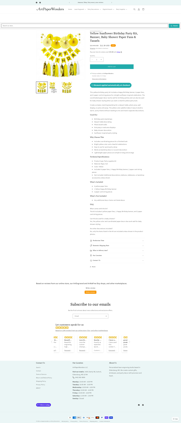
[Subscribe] (106, 316)
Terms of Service (41, 374)
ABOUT (38, 388)
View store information (99, 79)
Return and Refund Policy (44, 378)
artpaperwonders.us (45, 421)
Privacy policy (74, 421)
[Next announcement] (112, 2)
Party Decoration (55, 421)
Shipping (92, 48)
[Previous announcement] (69, 2)
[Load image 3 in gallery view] (67, 87)
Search (175, 25)
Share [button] (93, 267)
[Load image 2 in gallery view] (54, 87)
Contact (38, 371)
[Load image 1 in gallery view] (42, 87)
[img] (91, 327)
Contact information (104, 421)
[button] (80, 9)
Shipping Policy (41, 381)
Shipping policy (94, 421)
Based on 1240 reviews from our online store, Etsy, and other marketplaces (82, 330)
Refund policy (65, 421)
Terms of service (83, 421)
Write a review (90, 292)
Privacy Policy (40, 384)
